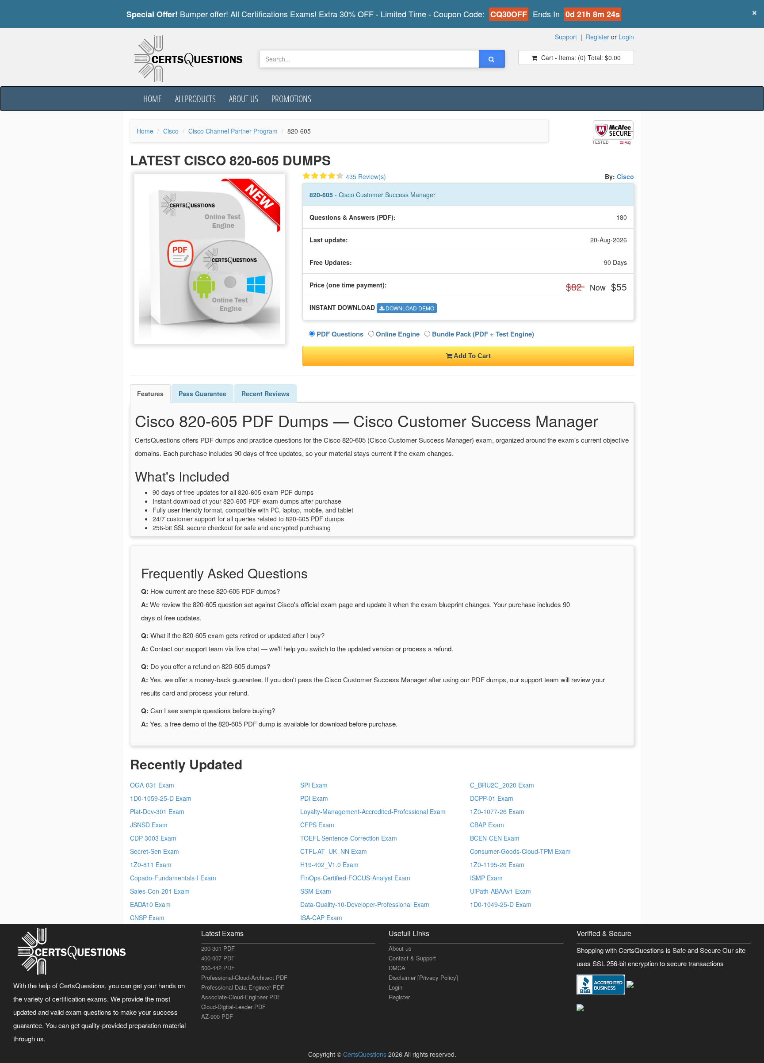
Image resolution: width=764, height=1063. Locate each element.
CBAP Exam (487, 824)
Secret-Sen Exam (154, 851)
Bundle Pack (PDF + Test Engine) (482, 334)
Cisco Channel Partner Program (233, 130)
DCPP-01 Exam (491, 798)
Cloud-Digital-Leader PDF (233, 1006)
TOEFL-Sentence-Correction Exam (348, 838)
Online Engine (397, 334)
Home (152, 98)
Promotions (291, 98)
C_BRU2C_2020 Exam (502, 784)
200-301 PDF (218, 948)
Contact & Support (412, 958)
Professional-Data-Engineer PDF (242, 987)
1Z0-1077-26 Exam (497, 811)
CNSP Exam (147, 917)
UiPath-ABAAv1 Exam (500, 891)
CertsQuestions (365, 1054)
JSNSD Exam (149, 824)
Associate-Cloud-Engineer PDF (241, 997)
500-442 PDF (218, 968)
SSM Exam (315, 891)
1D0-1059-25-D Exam (160, 798)
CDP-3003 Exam (153, 838)
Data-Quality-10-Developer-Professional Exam (364, 904)
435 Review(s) (366, 176)
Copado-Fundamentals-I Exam (173, 877)
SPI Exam (314, 784)
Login (626, 36)
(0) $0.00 (580, 57)
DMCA (397, 968)
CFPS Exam (317, 824)
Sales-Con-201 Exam (160, 891)
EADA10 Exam (150, 904)
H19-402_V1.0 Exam (329, 864)
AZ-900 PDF (217, 1016)
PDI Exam (314, 798)
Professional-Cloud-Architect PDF (244, 977)
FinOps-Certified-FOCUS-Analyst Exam (355, 877)
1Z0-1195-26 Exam (497, 864)
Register (597, 36)
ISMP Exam (486, 877)
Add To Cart (471, 355)
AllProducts (195, 98)
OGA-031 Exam (152, 784)
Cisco (171, 130)
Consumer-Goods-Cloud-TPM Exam (520, 851)
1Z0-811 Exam (151, 864)
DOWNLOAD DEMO (409, 308)
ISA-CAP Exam (321, 917)
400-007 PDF (218, 958)
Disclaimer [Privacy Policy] (423, 977)
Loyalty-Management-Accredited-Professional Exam (373, 811)
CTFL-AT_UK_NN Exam (333, 851)
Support (566, 36)
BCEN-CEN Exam (495, 838)
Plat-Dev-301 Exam (157, 811)
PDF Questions (339, 334)
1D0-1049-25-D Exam (500, 904)
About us (243, 98)
